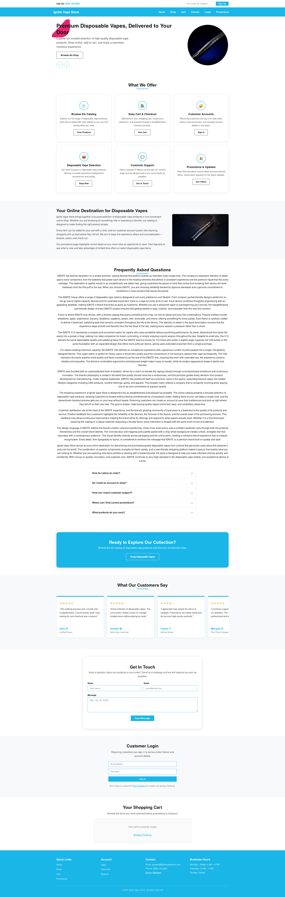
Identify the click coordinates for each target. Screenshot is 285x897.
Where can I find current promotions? (113, 502)
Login (208, 11)
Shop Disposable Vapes (142, 556)
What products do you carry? (108, 512)
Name (90, 683)
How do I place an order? (106, 473)
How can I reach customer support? (112, 492)
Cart (183, 11)
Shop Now (84, 183)
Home (162, 11)
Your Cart (142, 132)
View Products (84, 132)
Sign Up (222, 4)
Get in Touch (142, 183)
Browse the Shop (70, 55)
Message (92, 695)
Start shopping (139, 785)
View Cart (105, 869)
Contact (195, 11)
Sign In (201, 132)
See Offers (201, 181)
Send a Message (153, 872)
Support (105, 873)
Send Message (142, 718)
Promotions (222, 11)
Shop (173, 11)
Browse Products (143, 834)
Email (146, 683)
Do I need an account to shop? (109, 482)
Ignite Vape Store (66, 12)
